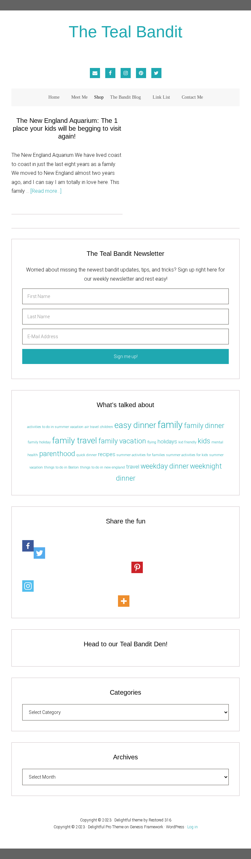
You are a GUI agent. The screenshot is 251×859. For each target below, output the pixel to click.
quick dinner (86, 455)
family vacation (122, 441)
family (170, 424)
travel (132, 466)
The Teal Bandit (125, 32)
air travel (92, 427)
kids (204, 441)
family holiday (39, 442)
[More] (123, 594)
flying (151, 442)
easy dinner (135, 425)
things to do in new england (102, 467)
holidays (167, 441)
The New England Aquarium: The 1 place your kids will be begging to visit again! (67, 128)
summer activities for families (141, 455)
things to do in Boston (61, 467)
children (106, 427)
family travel (74, 440)
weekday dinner (165, 466)
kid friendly (187, 442)
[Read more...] (45, 191)
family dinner (204, 425)
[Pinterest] (137, 560)
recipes (106, 454)
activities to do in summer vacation (55, 427)
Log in (192, 827)
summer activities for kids (187, 455)
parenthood (57, 454)
